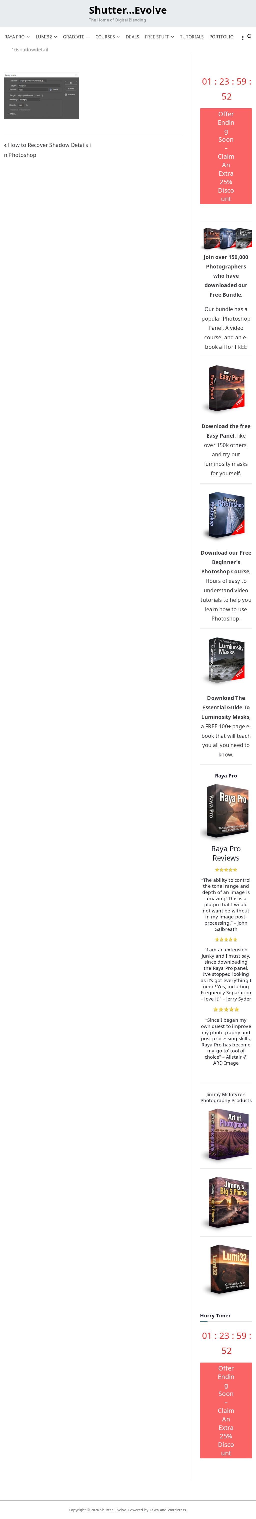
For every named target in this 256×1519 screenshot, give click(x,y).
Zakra (154, 1510)
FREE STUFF (157, 37)
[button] (27, 37)
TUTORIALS (192, 37)
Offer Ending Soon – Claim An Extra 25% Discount (226, 156)
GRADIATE (73, 37)
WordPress (177, 1510)
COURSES (105, 37)
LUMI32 (44, 37)
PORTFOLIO (222, 37)
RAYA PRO (14, 37)
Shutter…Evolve (128, 10)
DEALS (132, 37)
